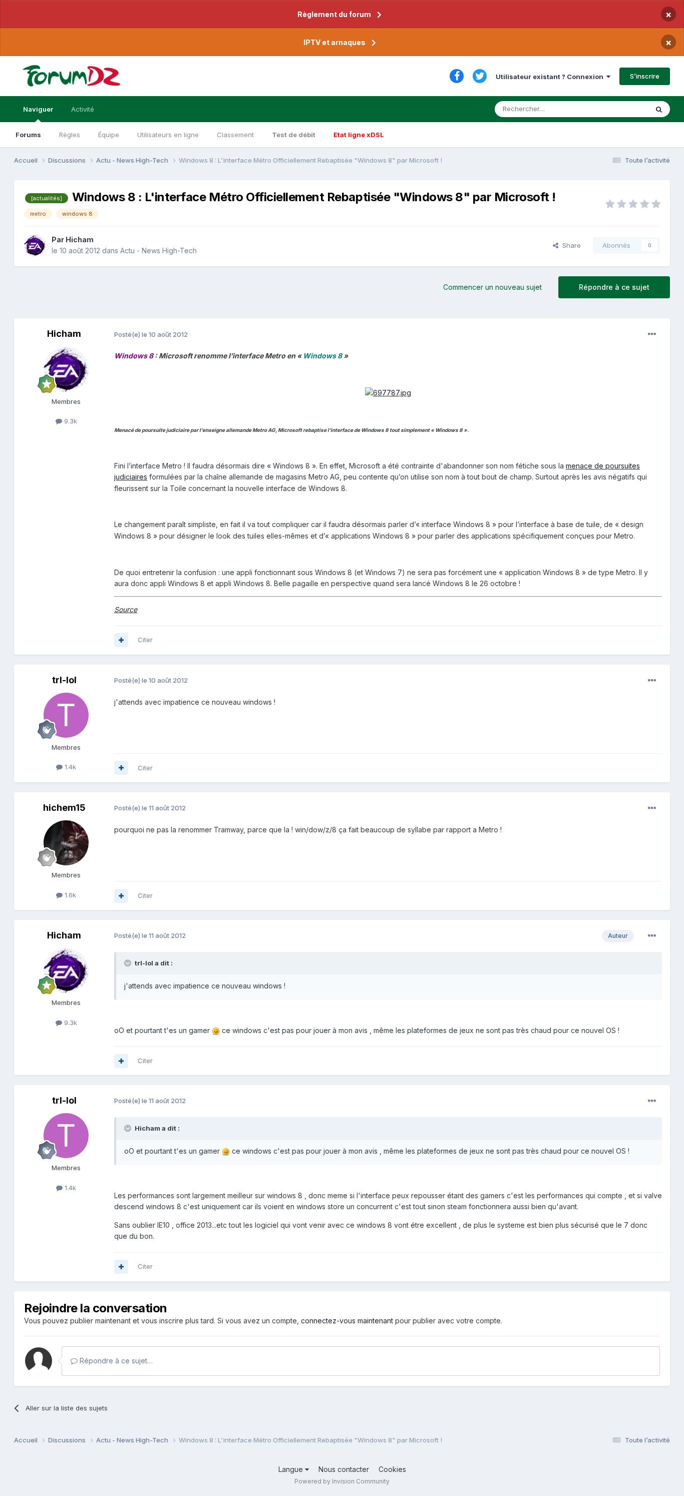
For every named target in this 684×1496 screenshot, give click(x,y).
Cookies (392, 1469)
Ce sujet (622, 109)
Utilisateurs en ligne (168, 135)
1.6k (69, 895)
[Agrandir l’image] (388, 392)
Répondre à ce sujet (614, 287)
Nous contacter (343, 1469)
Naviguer (38, 109)
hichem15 (64, 807)
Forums (28, 135)
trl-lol (64, 680)
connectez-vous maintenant (347, 1320)
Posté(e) (151, 334)
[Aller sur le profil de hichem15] (66, 842)
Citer (145, 640)
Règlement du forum (334, 14)
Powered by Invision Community (342, 1481)
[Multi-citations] (121, 640)
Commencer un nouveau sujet (492, 287)
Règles (69, 135)
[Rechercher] (659, 109)
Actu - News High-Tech (158, 250)
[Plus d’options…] (652, 334)
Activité (82, 109)
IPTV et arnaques (334, 42)
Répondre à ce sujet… (115, 1360)
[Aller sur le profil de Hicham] (35, 245)
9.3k (69, 421)
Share (569, 245)
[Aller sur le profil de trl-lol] (66, 715)
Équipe (108, 135)
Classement (235, 135)
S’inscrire (644, 76)
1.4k (69, 767)
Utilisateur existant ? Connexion (551, 77)
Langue (291, 1469)
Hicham (80, 239)
